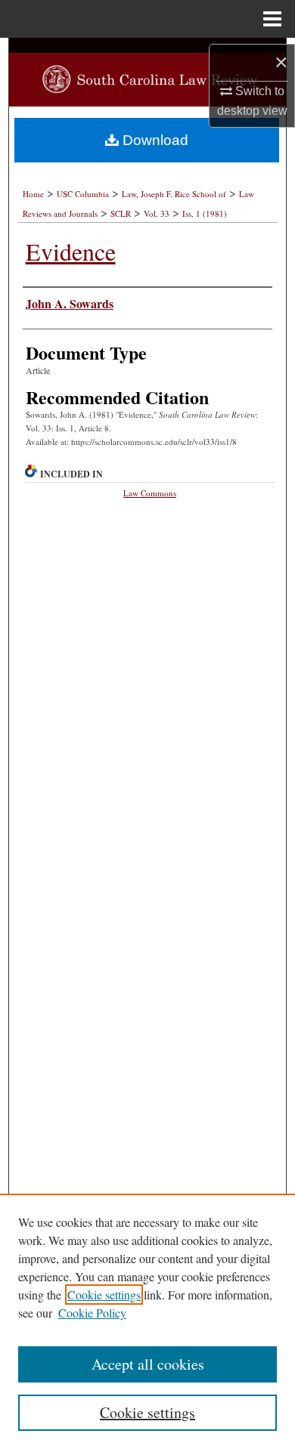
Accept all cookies (148, 1364)
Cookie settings (104, 1294)
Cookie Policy (92, 1313)
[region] (147, 1321)
